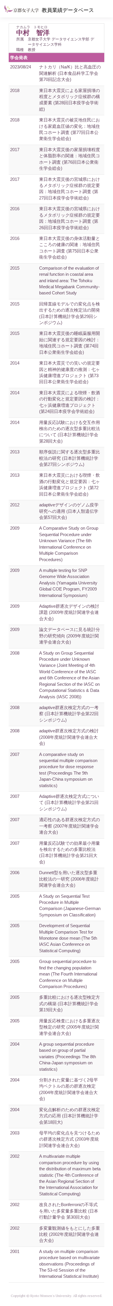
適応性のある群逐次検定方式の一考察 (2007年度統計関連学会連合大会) (69, 826)
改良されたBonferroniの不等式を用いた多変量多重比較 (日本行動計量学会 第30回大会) (68, 1211)
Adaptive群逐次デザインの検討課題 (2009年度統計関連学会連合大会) (69, 612)
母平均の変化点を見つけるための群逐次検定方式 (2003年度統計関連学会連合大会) (69, 1139)
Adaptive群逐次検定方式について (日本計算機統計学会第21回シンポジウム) (69, 802)
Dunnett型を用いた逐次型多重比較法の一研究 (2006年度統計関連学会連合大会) (69, 879)
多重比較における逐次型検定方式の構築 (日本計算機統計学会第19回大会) (69, 1003)
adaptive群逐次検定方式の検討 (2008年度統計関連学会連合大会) (69, 737)
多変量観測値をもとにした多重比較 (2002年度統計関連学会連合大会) (69, 1234)
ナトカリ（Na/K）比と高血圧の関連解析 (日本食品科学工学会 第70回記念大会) (70, 73)
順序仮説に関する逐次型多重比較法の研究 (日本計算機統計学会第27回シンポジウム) (69, 458)
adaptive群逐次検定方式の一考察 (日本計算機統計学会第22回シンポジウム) (69, 713)
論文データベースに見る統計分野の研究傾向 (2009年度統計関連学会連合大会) (69, 635)
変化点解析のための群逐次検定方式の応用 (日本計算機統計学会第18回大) (69, 1116)
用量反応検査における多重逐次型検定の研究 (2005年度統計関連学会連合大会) (69, 1027)
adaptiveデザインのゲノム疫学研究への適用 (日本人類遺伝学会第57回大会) (69, 511)
